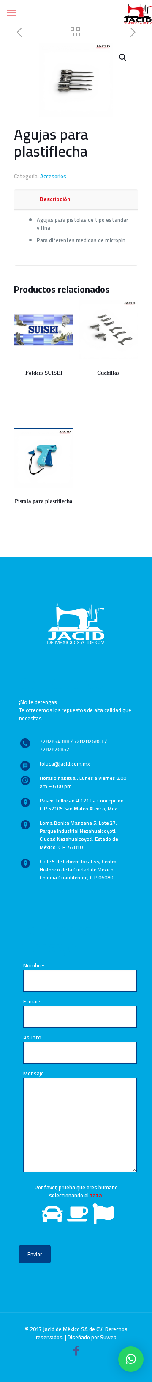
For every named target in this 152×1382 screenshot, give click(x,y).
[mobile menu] (11, 13)
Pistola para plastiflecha (44, 501)
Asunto (32, 1038)
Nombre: (33, 966)
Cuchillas (108, 373)
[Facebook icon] (76, 1352)
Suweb (108, 1337)
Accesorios (53, 176)
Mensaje (33, 1074)
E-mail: (31, 1002)
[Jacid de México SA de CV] (138, 12)
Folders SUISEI (43, 373)
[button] (131, 1359)
